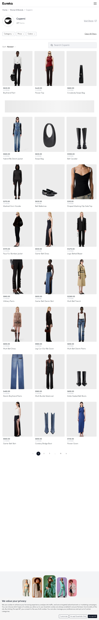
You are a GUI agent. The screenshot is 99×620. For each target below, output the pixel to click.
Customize (63, 616)
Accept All (92, 616)
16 (60, 453)
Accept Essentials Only (78, 616)
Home (4, 10)
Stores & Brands (16, 10)
